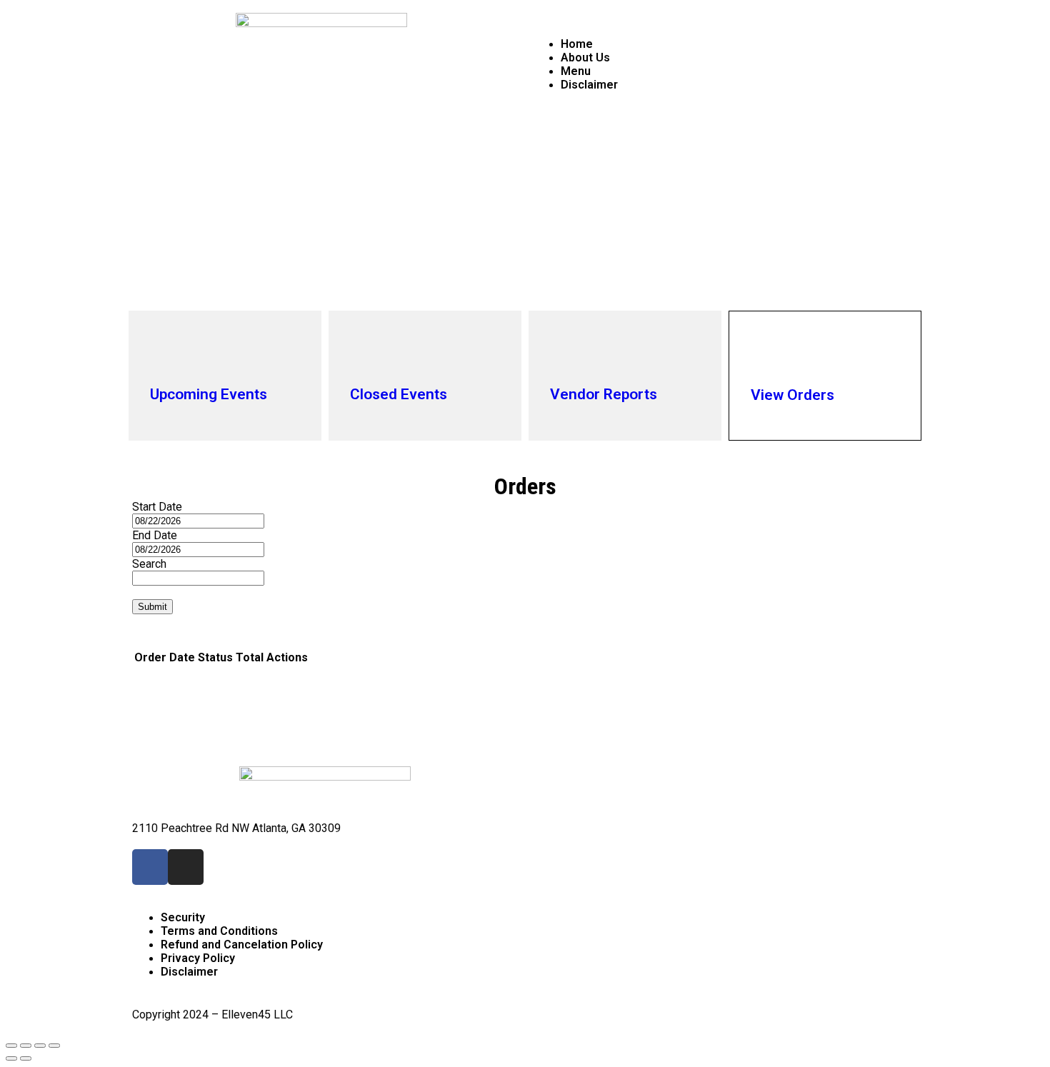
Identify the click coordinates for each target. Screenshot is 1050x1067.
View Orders (792, 395)
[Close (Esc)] (11, 1045)
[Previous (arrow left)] (11, 1058)
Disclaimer (589, 84)
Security (183, 917)
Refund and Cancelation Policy (242, 944)
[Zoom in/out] (54, 1045)
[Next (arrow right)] (25, 1058)
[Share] (25, 1045)
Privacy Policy (198, 958)
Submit (152, 606)
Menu (576, 71)
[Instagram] (186, 867)
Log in (902, 98)
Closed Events (398, 394)
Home (577, 44)
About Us (585, 57)
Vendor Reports (603, 394)
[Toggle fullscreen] (40, 1045)
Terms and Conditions (219, 931)
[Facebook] (150, 867)
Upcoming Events (208, 394)
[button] (728, 19)
